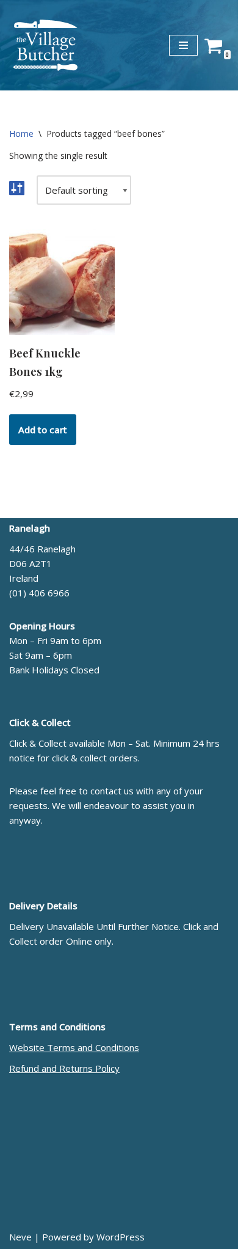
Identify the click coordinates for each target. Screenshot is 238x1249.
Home (21, 133)
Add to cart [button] (42, 429)
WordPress (120, 1237)
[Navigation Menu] (183, 45)
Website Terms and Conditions (74, 1047)
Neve (20, 1237)
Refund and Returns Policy (64, 1068)
